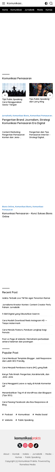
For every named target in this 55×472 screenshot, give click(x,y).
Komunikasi (24, 414)
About (6, 454)
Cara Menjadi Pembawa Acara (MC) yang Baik (25, 367)
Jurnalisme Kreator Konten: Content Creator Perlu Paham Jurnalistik (26, 306)
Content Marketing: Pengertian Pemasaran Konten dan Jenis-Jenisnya (13, 135)
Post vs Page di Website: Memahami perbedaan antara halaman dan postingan (25, 340)
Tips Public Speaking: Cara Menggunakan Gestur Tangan (12, 102)
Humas (18, 457)
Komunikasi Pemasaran (41, 115)
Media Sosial (41, 414)
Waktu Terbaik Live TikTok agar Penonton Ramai (26, 298)
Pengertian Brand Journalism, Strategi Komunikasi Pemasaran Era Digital (26, 121)
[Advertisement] (27, 43)
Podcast (9, 414)
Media (48, 454)
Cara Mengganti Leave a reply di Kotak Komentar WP (26, 384)
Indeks (26, 454)
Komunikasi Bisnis (21, 115)
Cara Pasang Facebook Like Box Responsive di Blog (25, 403)
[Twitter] (19, 445)
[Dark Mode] (46, 3)
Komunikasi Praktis (14, 4)
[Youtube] (30, 445)
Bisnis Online (8, 206)
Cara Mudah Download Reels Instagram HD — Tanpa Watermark (24, 321)
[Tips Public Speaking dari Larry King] (41, 89)
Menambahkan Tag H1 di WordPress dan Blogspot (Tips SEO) (26, 394)
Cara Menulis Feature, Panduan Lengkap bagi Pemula (24, 331)
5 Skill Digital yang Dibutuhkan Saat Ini (20, 314)
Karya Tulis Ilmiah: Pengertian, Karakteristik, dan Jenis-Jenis (25, 375)
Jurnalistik (7, 115)
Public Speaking (25, 420)
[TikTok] (36, 445)
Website (9, 420)
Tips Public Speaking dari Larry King (39, 100)
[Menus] (4, 3)
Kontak (16, 454)
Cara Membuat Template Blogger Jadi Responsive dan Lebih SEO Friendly (26, 359)
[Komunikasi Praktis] (27, 439)
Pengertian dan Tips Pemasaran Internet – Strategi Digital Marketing (39, 135)
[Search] (51, 3)
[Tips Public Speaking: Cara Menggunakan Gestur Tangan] (14, 90)
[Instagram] (25, 445)
